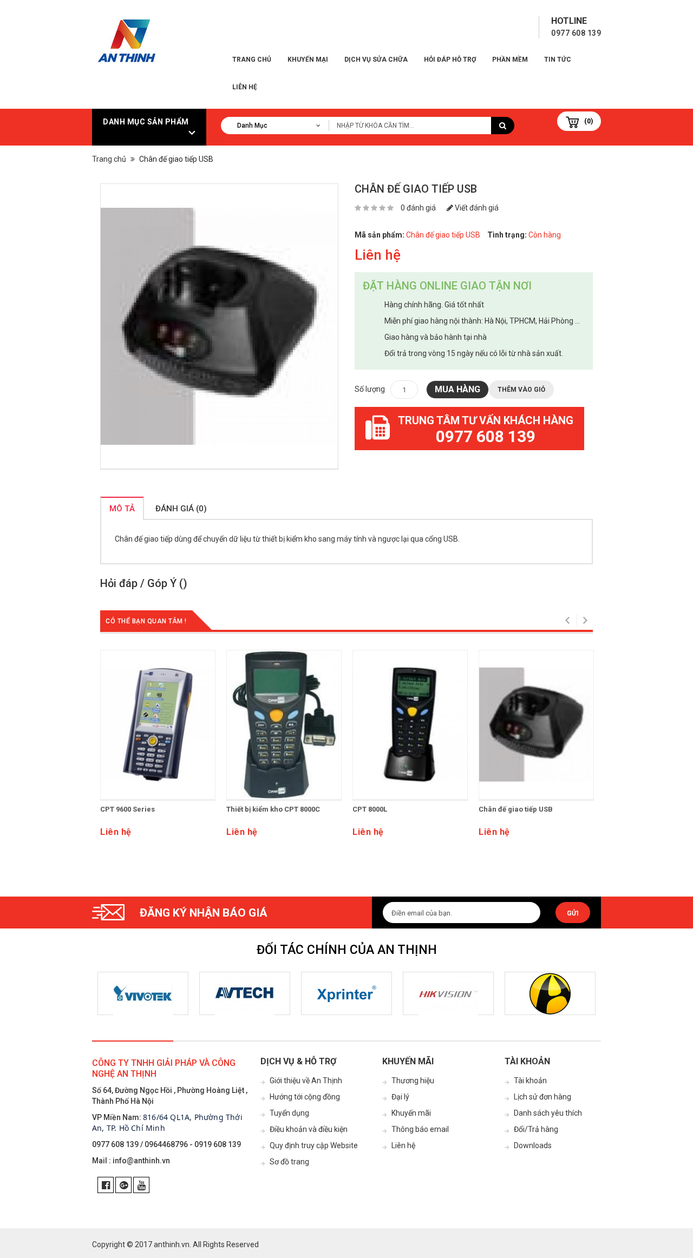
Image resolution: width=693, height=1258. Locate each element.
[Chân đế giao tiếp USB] (219, 326)
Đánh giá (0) (181, 508)
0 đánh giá (418, 207)
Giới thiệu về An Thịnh (306, 1080)
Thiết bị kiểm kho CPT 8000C (273, 809)
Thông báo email (420, 1129)
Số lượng (370, 389)
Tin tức (557, 59)
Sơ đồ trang (289, 1161)
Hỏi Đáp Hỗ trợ (450, 59)
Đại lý (400, 1096)
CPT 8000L (369, 809)
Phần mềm (510, 59)
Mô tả (122, 508)
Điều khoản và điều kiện (309, 1129)
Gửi (573, 913)
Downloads (533, 1145)
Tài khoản (530, 1080)
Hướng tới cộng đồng (305, 1096)
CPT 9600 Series (127, 809)
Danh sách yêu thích (548, 1113)
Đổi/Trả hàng (536, 1129)
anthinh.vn (171, 1244)
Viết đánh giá (476, 207)
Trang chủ (251, 59)
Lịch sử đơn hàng (542, 1096)
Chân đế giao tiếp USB (516, 809)
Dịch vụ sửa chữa (376, 59)
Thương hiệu (412, 1080)
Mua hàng (457, 389)
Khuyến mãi (411, 1113)
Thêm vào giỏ (521, 389)
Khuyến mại (307, 59)
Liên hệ (244, 87)
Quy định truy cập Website (314, 1145)
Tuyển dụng (289, 1113)
